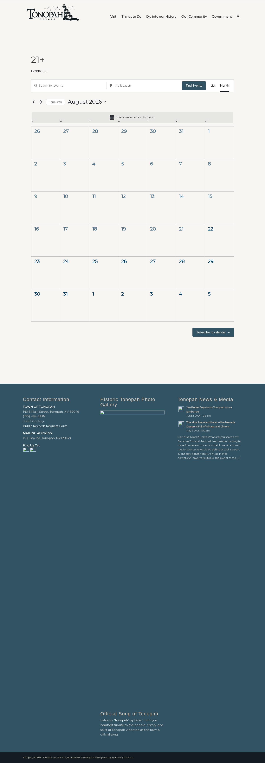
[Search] (238, 12)
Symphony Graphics (122, 757)
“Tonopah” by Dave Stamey (134, 720)
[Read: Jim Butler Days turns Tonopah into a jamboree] (181, 409)
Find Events (194, 85)
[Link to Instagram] (239, 757)
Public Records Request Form (45, 426)
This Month (55, 101)
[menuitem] (113, 12)
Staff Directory (33, 421)
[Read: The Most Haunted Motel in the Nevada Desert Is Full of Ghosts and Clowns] (181, 424)
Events (36, 71)
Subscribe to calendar (211, 332)
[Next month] (41, 102)
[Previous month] (33, 102)
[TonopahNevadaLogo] (53, 12)
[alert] (132, 117)
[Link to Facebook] (233, 757)
